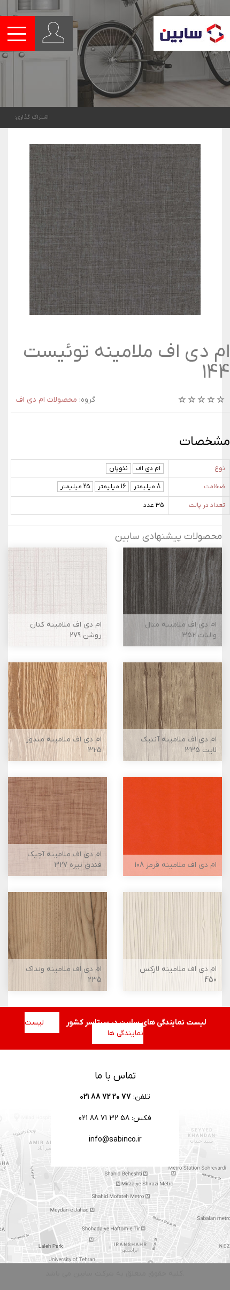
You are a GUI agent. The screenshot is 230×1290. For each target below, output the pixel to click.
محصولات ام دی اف (46, 400)
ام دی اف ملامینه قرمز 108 (175, 865)
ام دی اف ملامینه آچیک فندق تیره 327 (64, 859)
